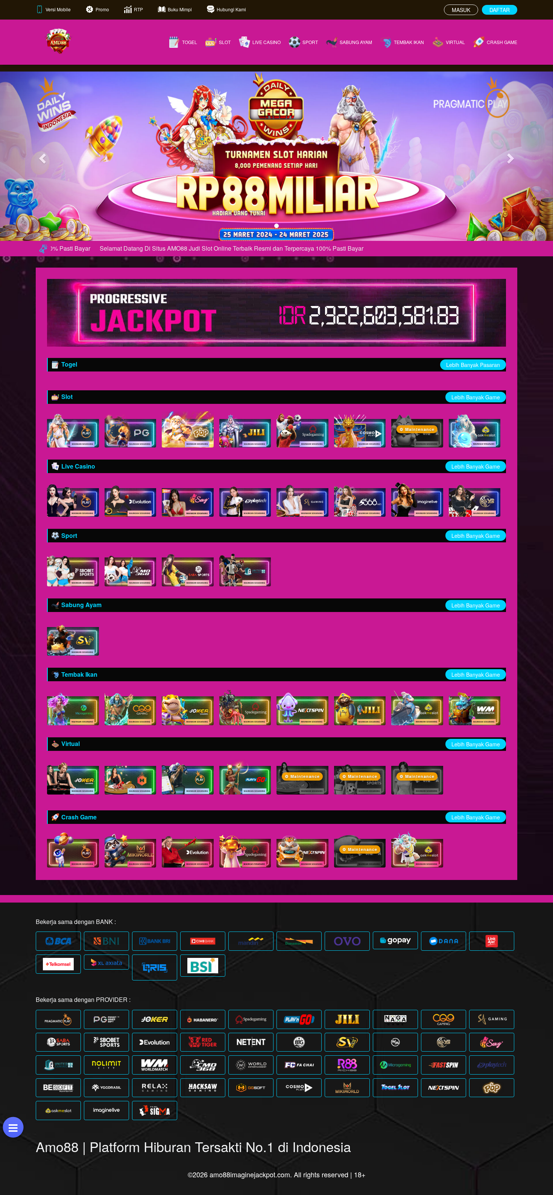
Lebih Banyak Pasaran (473, 364)
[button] (41, 156)
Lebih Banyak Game (475, 397)
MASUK (461, 10)
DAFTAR (499, 10)
